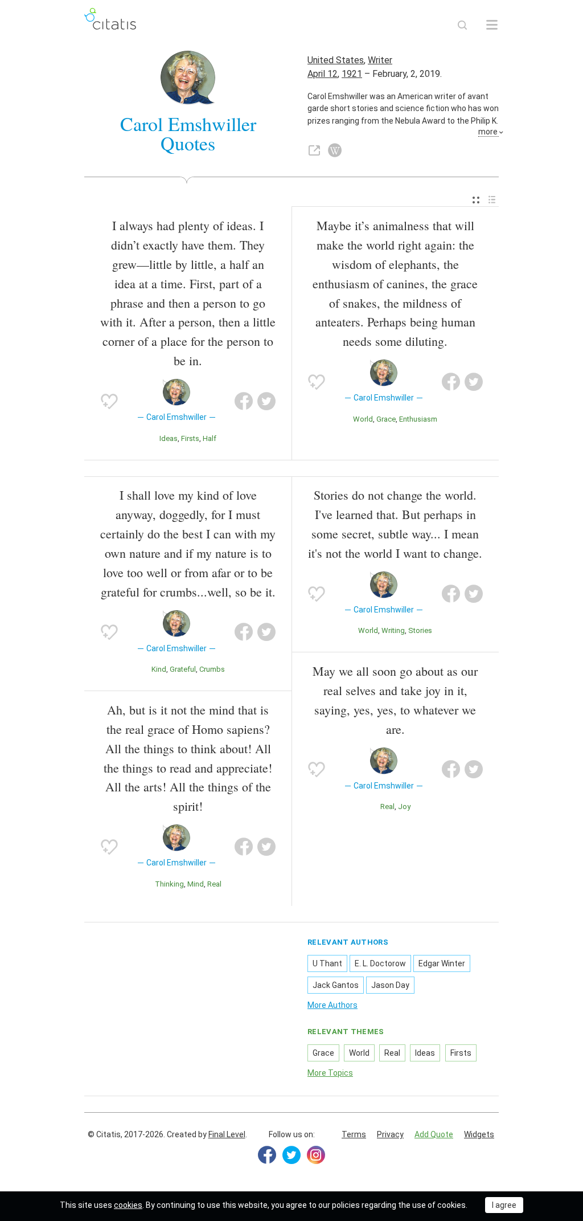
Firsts (190, 438)
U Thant (327, 963)
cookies (128, 1205)
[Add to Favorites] (109, 401)
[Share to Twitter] (266, 401)
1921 (352, 73)
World (363, 419)
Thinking (169, 884)
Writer (380, 60)
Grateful (183, 669)
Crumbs (212, 669)
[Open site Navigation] (492, 25)
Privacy (390, 1134)
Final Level (226, 1134)
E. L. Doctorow (380, 963)
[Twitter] (291, 1155)
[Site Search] (462, 25)
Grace (386, 419)
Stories (420, 630)
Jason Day (390, 985)
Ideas (168, 438)
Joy (404, 806)
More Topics (330, 1072)
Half (209, 438)
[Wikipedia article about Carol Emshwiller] (335, 150)
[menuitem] (476, 200)
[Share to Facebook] (244, 401)
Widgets (479, 1134)
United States (335, 60)
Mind (195, 884)
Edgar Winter (441, 963)
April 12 (322, 73)
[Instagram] (316, 1155)
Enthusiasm (418, 419)
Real (214, 884)
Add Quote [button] (433, 1134)
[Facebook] (267, 1155)
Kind (158, 669)
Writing (393, 630)
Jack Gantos (336, 985)
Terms (354, 1134)
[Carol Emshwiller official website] (314, 150)
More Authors (332, 1005)
